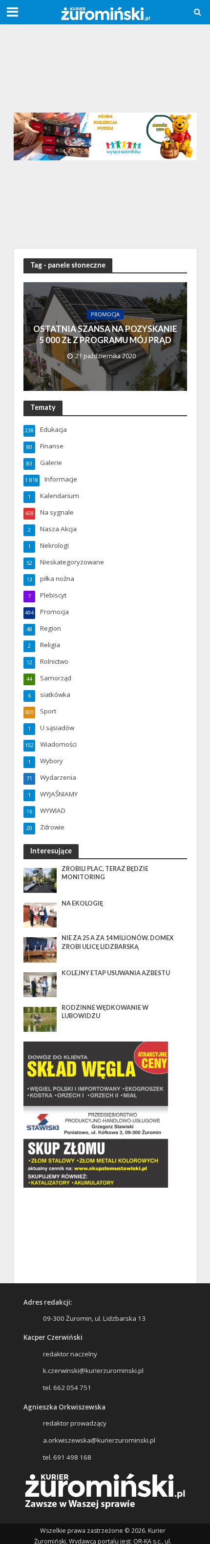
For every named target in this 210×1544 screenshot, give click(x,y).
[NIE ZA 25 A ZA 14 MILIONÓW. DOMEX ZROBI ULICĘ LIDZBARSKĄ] (40, 949)
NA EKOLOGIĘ (82, 903)
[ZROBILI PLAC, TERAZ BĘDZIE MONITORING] (40, 879)
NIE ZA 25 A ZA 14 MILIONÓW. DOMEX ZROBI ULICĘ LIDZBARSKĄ (118, 942)
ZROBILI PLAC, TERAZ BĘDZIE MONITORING (105, 873)
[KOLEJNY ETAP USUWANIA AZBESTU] (40, 984)
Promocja (105, 314)
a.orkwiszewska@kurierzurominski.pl (99, 1440)
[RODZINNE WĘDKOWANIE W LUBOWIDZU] (40, 1018)
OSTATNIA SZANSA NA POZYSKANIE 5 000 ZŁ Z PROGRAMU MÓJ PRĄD (105, 334)
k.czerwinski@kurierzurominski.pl (93, 1370)
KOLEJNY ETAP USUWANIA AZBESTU (116, 973)
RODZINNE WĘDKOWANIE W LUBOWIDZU (105, 1012)
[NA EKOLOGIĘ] (40, 914)
